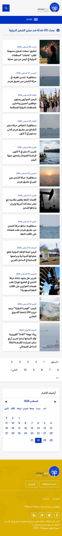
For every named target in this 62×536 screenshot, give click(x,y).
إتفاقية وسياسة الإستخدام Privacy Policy (42, 506)
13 (44, 428)
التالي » (14, 369)
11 (6, 423)
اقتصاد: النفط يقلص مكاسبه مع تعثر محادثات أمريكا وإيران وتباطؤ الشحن (21, 203)
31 (32, 440)
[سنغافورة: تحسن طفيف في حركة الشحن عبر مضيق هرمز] (50, 76)
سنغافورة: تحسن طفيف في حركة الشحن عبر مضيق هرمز (21, 79)
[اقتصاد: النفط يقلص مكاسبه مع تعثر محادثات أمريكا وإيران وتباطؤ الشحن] (50, 200)
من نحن (46, 498)
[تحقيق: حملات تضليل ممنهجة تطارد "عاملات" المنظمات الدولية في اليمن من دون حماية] (50, 52)
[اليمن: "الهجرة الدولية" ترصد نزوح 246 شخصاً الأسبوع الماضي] (50, 309)
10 (25, 369)
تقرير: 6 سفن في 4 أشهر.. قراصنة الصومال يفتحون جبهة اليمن (21, 155)
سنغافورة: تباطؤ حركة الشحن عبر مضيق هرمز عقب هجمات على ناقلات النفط (21, 230)
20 (51, 433)
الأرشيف (31, 484)
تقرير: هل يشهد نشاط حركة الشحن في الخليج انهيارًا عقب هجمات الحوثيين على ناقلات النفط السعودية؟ (22, 284)
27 (6, 433)
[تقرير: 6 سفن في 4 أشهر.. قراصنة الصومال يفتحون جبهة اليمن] (50, 152)
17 (19, 428)
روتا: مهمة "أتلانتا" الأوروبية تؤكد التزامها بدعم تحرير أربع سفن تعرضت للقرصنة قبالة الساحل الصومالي (22, 340)
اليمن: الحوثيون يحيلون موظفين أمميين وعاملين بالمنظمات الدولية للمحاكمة (23, 103)
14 (38, 428)
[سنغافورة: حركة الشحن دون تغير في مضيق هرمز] (50, 176)
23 (32, 433)
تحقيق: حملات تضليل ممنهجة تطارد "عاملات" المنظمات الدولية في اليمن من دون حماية (21, 55)
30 (38, 440)
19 (6, 428)
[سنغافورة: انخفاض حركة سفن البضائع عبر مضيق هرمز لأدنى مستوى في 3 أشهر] (50, 126)
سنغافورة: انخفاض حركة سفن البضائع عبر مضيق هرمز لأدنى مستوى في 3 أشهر (21, 129)
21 (44, 433)
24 (25, 433)
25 (19, 433)
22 (38, 433)
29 (44, 440)
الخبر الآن (56, 521)
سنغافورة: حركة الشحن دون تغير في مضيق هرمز (22, 179)
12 (51, 428)
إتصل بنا (56, 498)
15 (32, 428)
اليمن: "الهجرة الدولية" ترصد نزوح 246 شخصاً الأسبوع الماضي (22, 312)
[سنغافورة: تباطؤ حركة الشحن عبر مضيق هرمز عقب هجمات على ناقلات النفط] (50, 227)
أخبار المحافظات (49, 484)
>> (57, 377)
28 (51, 440)
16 (25, 428)
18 (13, 428)
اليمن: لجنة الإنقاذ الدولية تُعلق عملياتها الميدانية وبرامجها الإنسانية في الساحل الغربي (21, 256)
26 (12, 433)
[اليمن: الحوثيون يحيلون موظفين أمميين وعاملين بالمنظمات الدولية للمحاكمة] (50, 100)
